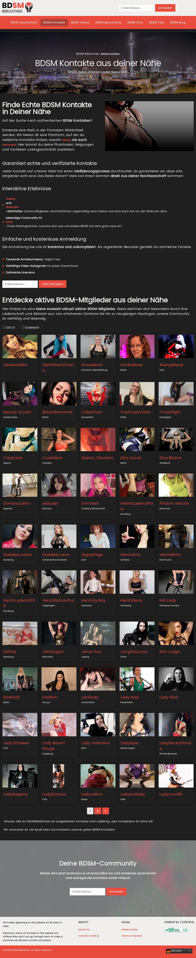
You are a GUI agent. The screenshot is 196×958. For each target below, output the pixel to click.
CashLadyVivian (136, 412)
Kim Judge (170, 651)
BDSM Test (156, 22)
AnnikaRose (132, 364)
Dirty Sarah (131, 457)
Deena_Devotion (97, 457)
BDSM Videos (80, 22)
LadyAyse (130, 743)
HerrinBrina (170, 554)
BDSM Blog (177, 22)
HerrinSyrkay (93, 600)
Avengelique (171, 364)
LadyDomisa (54, 794)
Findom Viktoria (174, 503)
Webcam (12, 207)
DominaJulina (16, 503)
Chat (9, 222)
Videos (11, 199)
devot (66, 140)
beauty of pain (17, 412)
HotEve (9, 651)
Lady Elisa (169, 697)
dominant (9, 145)
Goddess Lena (55, 554)
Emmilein (90, 503)
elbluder (50, 503)
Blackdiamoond (57, 412)
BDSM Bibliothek (87, 54)
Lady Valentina (95, 743)
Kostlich (49, 697)
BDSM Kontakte (54, 22)
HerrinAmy (131, 554)
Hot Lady (168, 600)
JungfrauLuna (134, 651)
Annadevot (91, 364)
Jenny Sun (91, 651)
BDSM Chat (135, 22)
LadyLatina (91, 794)
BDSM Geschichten (24, 22)
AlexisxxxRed (15, 364)
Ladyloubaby (133, 794)
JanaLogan (53, 651)
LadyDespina (15, 794)
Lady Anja (130, 697)
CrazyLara (13, 457)
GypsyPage (92, 554)
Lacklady (89, 697)
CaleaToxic (91, 412)
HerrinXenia (132, 600)
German (176, 950)
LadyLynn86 (171, 794)
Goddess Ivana (17, 554)
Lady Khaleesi (16, 743)
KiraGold (11, 697)
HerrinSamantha (58, 600)
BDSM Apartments (108, 22)
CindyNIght (170, 412)
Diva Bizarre (170, 457)
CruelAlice (52, 457)
